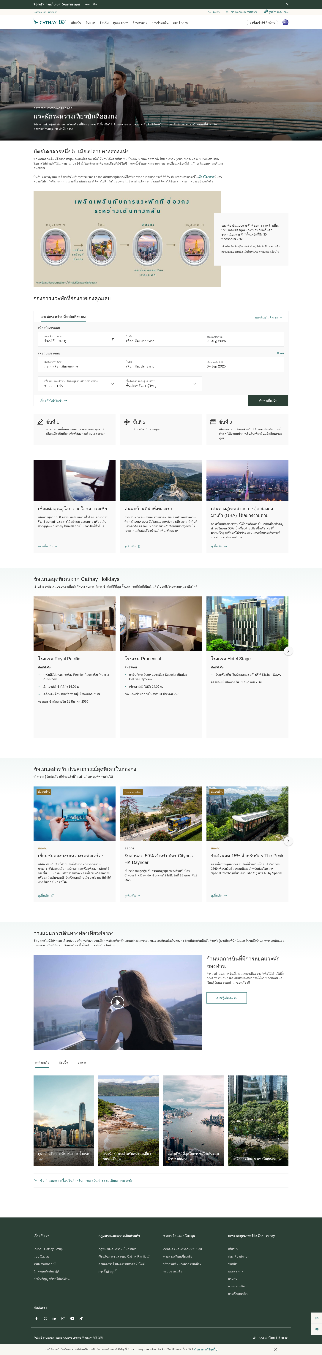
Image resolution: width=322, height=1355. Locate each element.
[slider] (35, 1042)
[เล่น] (117, 1002)
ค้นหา (216, 11)
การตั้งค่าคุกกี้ (107, 1271)
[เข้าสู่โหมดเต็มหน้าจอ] (199, 1047)
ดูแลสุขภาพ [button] (120, 22)
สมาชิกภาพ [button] (180, 22)
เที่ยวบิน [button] (76, 22)
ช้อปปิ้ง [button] (104, 22)
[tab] (63, 316)
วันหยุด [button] (90, 22)
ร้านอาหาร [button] (140, 22)
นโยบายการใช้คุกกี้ (204, 1349)
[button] (47, 546)
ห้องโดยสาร (206, 177)
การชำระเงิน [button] (160, 22)
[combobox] (79, 383)
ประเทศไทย (267, 1337)
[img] (287, 4)
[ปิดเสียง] (41, 1046)
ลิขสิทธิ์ (38, 1337)
